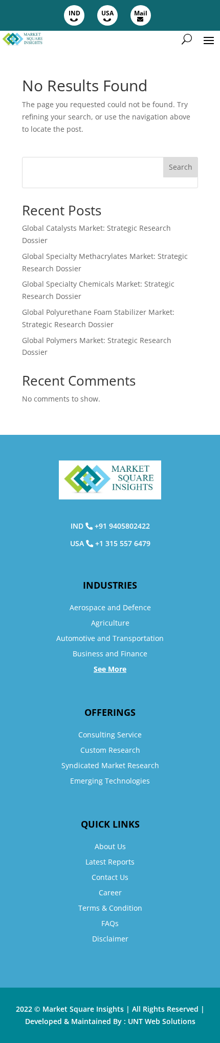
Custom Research (110, 750)
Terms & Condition (110, 908)
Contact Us (110, 877)
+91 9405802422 (122, 526)
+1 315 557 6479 (122, 543)
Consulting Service (110, 734)
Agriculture (110, 623)
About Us (110, 846)
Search (180, 167)
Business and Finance (110, 653)
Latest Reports (110, 862)
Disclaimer (110, 939)
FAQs (110, 923)
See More (110, 669)
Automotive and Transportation (110, 638)
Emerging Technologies (110, 781)
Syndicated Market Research (110, 765)
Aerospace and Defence (110, 607)
